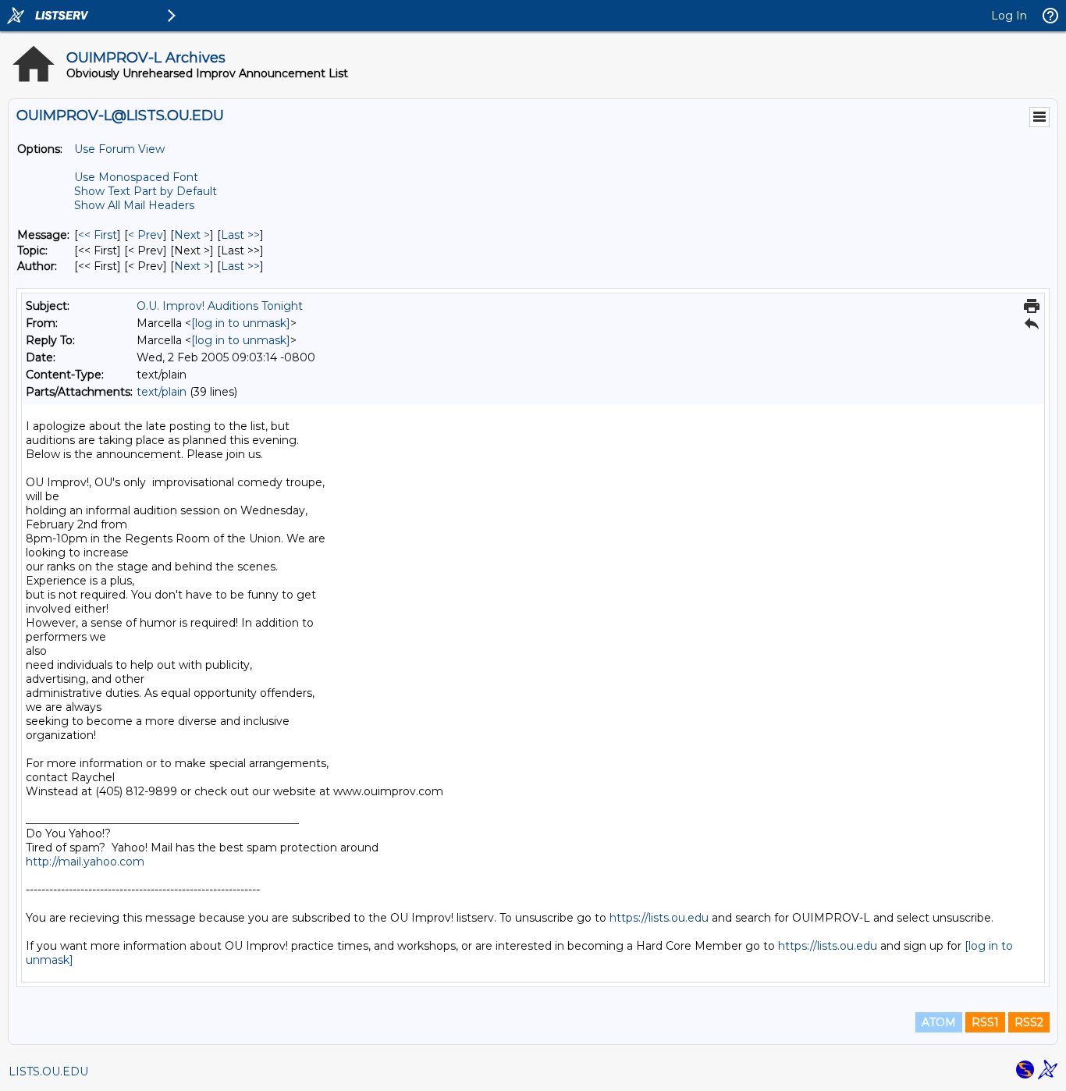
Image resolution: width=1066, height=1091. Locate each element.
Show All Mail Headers (134, 205)
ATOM (939, 1022)
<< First (97, 235)
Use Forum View (119, 149)
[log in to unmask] (240, 323)
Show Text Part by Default (145, 191)
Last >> (240, 235)
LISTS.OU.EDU (48, 1071)
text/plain (162, 392)
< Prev (145, 235)
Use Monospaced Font (136, 177)
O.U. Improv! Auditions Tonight (220, 306)
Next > (192, 235)
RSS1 (985, 1022)
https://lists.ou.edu (659, 918)
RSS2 (1028, 1022)
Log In (1009, 16)
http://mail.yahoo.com (85, 862)
